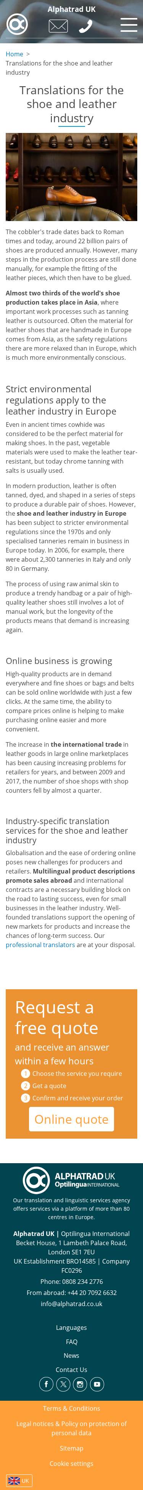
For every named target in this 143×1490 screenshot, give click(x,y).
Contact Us (71, 1369)
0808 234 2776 (82, 1281)
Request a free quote (56, 1017)
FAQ (71, 1342)
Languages (71, 1327)
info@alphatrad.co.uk (71, 1304)
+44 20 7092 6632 (92, 1292)
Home (14, 54)
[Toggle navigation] (127, 23)
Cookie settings (71, 1463)
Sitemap (72, 1448)
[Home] (17, 24)
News (71, 1355)
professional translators (40, 945)
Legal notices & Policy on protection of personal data (71, 1428)
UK (25, 1480)
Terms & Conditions (71, 1408)
